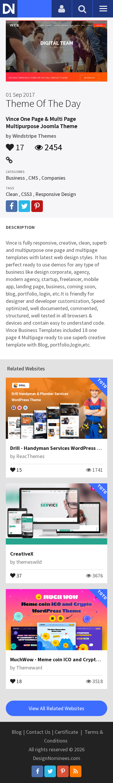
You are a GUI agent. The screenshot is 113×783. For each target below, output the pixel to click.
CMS (33, 177)
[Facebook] (37, 771)
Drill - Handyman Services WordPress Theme (61, 448)
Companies (53, 177)
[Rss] (75, 771)
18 (18, 681)
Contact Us (38, 732)
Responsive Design (55, 194)
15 (18, 469)
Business (15, 177)
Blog (17, 732)
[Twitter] (50, 771)
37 (18, 575)
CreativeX (21, 553)
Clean (12, 194)
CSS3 (26, 194)
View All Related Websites (56, 708)
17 (19, 144)
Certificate (66, 732)
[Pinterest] (63, 771)
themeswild (29, 561)
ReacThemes (30, 456)
